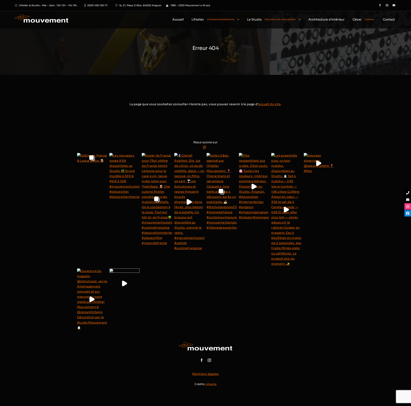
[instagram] (387, 5)
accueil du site (269, 104)
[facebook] (380, 5)
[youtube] (394, 5)
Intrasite (210, 384)
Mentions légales (205, 374)
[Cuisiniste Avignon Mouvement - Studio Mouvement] (36, 19)
